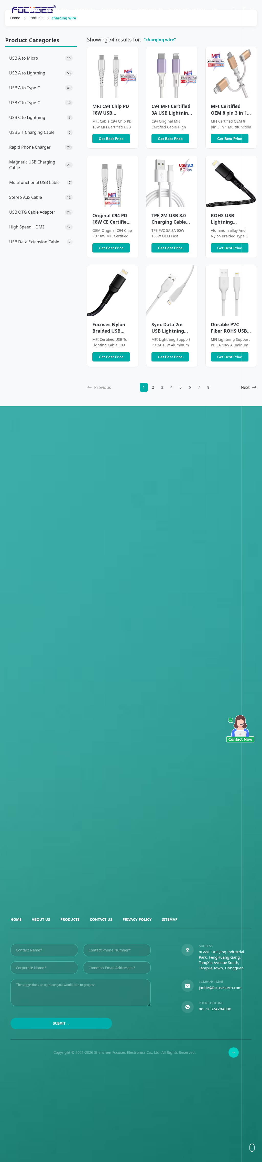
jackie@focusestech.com (220, 987)
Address (206, 946)
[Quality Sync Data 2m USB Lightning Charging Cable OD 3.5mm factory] (171, 290)
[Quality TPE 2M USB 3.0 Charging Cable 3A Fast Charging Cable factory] (171, 181)
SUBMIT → (61, 1023)
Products (57, 10)
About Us (84, 10)
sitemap (170, 919)
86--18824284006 (215, 1008)
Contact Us (150, 10)
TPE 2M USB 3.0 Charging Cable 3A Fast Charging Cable (170, 225)
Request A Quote (187, 10)
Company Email (211, 982)
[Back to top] (233, 1052)
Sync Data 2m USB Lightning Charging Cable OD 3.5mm (168, 334)
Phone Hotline (211, 1003)
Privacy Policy (137, 919)
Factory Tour (116, 10)
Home (34, 10)
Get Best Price (111, 139)
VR (215, 10)
